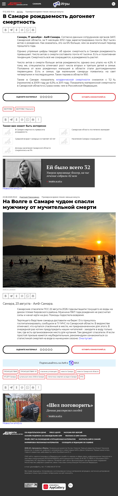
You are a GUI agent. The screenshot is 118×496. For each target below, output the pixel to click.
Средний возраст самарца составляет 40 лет (35, 139)
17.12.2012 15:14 (9, 12)
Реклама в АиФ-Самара (75, 436)
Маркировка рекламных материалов (42, 442)
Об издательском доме (35, 432)
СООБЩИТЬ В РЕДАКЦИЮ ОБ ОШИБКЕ (77, 442)
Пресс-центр (54, 432)
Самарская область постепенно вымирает (91, 130)
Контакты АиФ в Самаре (90, 439)
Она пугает (85, 338)
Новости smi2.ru (12, 188)
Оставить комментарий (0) (93, 97)
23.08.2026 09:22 (10, 197)
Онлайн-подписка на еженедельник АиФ (43, 436)
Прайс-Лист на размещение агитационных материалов (50, 439)
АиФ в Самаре (9, 289)
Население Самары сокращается (86, 139)
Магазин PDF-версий (73, 432)
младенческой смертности (73, 79)
